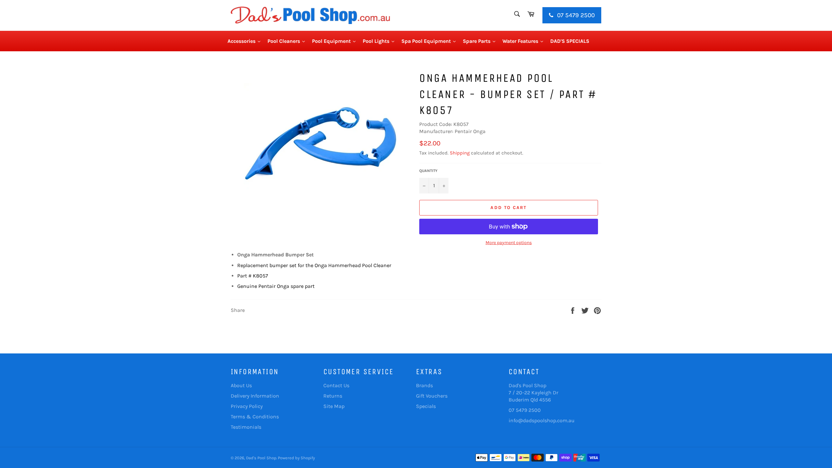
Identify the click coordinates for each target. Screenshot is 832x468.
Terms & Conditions (255, 416)
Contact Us (336, 385)
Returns (332, 396)
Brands (424, 385)
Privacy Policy (247, 406)
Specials (426, 406)
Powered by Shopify (296, 457)
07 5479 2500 (575, 15)
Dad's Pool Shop (261, 457)
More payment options (509, 242)
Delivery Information (255, 396)
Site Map (333, 406)
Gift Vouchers (432, 396)
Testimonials (246, 427)
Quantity (428, 170)
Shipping (460, 153)
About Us (241, 385)
